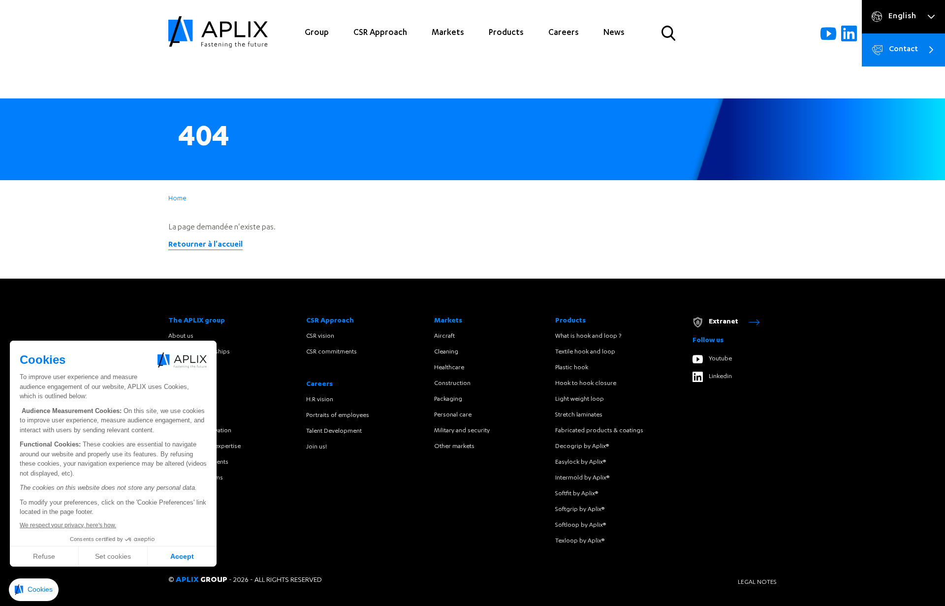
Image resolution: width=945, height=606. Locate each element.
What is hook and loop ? (588, 336)
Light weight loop (579, 399)
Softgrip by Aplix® (579, 509)
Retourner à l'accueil (205, 245)
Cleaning (446, 352)
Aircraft (444, 336)
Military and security (462, 430)
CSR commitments (331, 352)
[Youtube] (828, 33)
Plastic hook (571, 367)
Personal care (453, 415)
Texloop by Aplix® (579, 541)
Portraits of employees (337, 415)
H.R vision (319, 399)
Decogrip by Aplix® (582, 446)
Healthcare (449, 367)
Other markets (454, 446)
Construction (452, 383)
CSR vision (320, 336)
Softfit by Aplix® (576, 493)
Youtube (720, 358)
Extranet (723, 322)
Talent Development (334, 431)
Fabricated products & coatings (599, 430)
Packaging (448, 399)
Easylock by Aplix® (580, 462)
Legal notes (757, 582)
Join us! (316, 447)
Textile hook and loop (585, 352)
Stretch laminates (578, 415)
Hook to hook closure (585, 383)
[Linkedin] (849, 33)
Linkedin (720, 376)
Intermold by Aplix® (582, 478)
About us (180, 336)
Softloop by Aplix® (580, 525)
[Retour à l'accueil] (218, 33)
